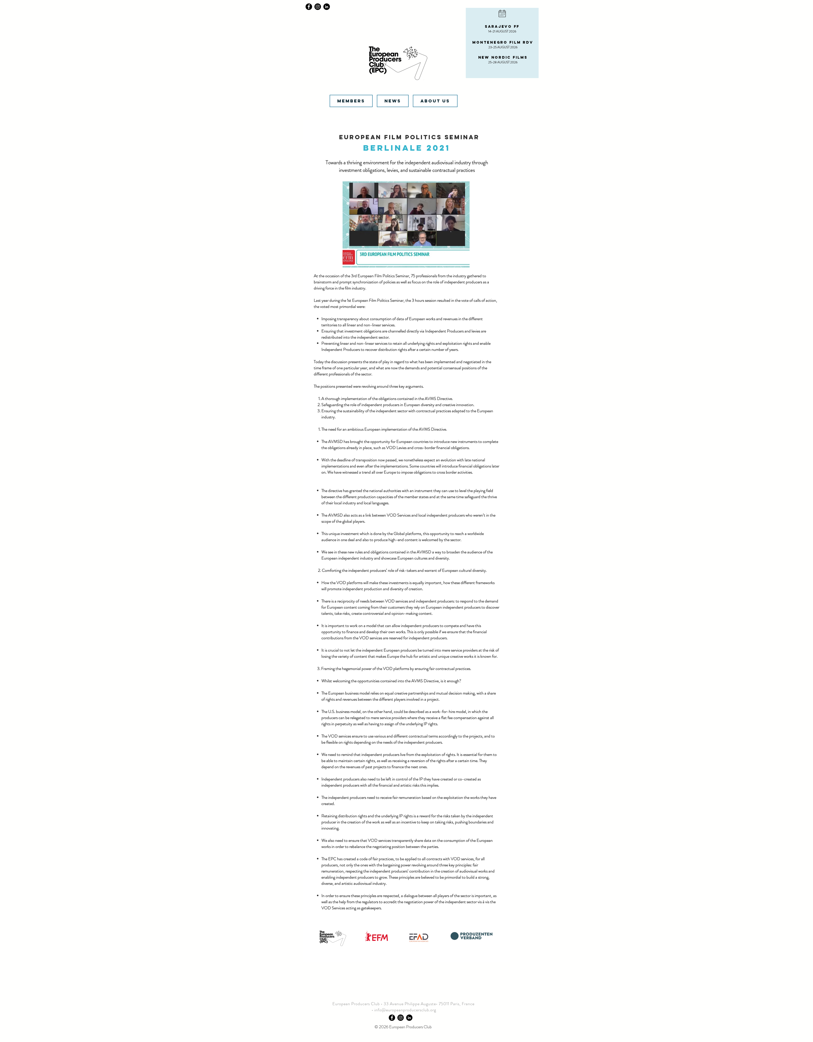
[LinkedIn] (326, 6)
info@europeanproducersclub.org (405, 1010)
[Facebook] (309, 6)
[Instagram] (317, 6)
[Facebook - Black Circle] (392, 1017)
